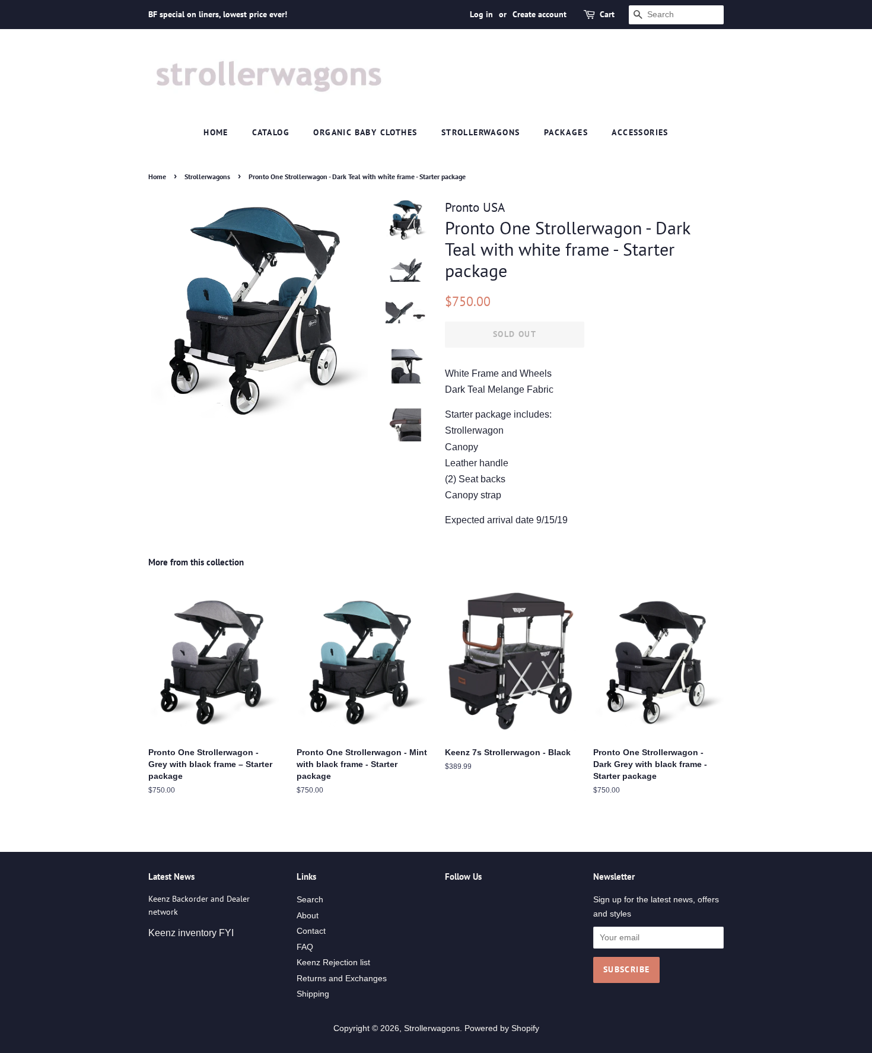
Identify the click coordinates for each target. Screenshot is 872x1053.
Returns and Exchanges (342, 978)
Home (215, 132)
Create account (540, 14)
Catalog (270, 132)
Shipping (313, 994)
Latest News (171, 876)
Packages (566, 132)
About (308, 915)
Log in (481, 14)
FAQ (305, 947)
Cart (607, 14)
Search (310, 899)
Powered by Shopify (501, 1028)
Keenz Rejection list (333, 962)
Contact (311, 931)
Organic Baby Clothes (365, 132)
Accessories (640, 132)
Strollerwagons (480, 132)
